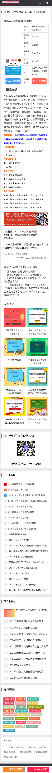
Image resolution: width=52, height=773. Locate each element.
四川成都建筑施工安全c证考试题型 (24, 275)
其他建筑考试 (24, 715)
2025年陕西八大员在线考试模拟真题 (28, 659)
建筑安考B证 (9, 723)
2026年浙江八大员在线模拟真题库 (27, 671)
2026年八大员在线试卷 (18, 518)
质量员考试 (8, 711)
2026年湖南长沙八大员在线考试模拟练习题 (28, 545)
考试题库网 (43, 747)
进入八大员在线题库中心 (39, 82)
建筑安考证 (20, 747)
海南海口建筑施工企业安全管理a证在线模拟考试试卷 (14, 422)
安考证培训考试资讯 (35, 707)
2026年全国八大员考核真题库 (21, 512)
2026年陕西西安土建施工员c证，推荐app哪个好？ (30, 501)
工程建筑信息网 (9, 752)
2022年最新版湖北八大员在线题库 (27, 621)
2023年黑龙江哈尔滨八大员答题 (31, 610)
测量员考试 (8, 719)
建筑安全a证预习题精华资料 (21, 271)
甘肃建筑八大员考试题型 (15, 254)
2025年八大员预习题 (20, 665)
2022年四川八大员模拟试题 (23, 628)
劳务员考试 (32, 703)
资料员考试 (21, 707)
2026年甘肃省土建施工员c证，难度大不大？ (28, 590)
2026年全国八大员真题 (18, 490)
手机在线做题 (15, 769)
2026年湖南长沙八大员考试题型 (22, 523)
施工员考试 (18, 12)
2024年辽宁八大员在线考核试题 (25, 640)
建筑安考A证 (9, 707)
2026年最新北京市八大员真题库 (23, 584)
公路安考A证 (33, 699)
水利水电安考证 (10, 715)
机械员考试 (21, 723)
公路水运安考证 (21, 719)
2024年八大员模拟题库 (35, 12)
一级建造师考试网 (24, 752)
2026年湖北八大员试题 (19, 573)
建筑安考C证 (20, 703)
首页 (9, 12)
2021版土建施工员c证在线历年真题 (27, 653)
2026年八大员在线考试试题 (20, 506)
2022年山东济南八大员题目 (23, 678)
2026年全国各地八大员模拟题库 (22, 529)
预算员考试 (8, 703)
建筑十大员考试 (21, 711)
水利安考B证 (35, 711)
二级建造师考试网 (40, 752)
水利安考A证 (9, 730)
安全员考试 (34, 719)
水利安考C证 (31, 726)
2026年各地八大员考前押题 (21, 557)
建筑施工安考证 (34, 723)
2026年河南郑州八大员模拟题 (21, 484)
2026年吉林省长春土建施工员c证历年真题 (26, 495)
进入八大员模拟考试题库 (13, 82)
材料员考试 (8, 726)
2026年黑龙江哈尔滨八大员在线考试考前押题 (29, 551)
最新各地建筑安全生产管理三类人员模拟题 (37, 333)
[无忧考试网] (10, 3)
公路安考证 (31, 747)
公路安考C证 (9, 699)
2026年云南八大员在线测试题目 (23, 568)
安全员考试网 (9, 747)
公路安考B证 (36, 715)
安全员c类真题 (14, 360)
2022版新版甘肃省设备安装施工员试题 (29, 646)
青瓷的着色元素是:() (18, 534)
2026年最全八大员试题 (19, 540)
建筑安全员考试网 (10, 757)
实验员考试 (21, 699)
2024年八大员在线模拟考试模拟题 (33, 258)
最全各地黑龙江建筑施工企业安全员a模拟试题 (37, 393)
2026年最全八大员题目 (19, 579)
